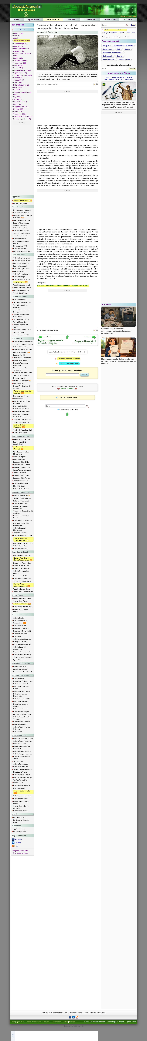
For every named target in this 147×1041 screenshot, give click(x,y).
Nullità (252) (17, 78)
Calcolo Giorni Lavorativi (22, 751)
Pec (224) (16, 90)
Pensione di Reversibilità (22, 631)
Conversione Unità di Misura (20, 802)
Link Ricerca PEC (19, 817)
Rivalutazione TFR (20, 246)
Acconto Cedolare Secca (22, 714)
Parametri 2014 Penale (21, 465)
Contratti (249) (18, 80)
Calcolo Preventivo (20, 546)
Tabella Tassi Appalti (20, 293)
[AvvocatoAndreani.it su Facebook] (70, 1017)
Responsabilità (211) (20, 107)
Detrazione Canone (20, 709)
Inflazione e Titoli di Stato (22, 251)
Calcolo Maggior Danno (21, 269)
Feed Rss (16, 36)
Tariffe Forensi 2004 (20, 481)
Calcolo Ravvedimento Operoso (21, 718)
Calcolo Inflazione (19, 249)
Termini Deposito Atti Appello (20, 326)
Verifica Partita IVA (20, 780)
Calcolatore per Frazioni (22, 796)
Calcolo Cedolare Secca (22, 654)
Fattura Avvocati (19, 459)
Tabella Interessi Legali (21, 285)
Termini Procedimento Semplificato (21, 316)
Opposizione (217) (20, 102)
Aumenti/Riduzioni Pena (22, 598)
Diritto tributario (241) (21, 85)
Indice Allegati (18, 399)
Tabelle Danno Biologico (22, 581)
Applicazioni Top (19, 829)
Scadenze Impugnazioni (22, 329)
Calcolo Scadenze (19, 300)
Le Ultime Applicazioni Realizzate (21, 821)
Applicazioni (33, 19)
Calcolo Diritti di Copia (21, 347)
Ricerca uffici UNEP (20, 406)
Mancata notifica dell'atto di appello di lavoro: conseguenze (84, 342)
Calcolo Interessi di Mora (22, 261)
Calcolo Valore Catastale (22, 639)
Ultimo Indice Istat (19, 238)
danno (127, 49)
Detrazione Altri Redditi (21, 699)
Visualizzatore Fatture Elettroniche (21, 453)
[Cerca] (87, 406)
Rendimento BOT (19, 666)
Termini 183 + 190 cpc (21, 319)
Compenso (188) (19, 114)
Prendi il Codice (67, 389)
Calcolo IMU (17, 636)
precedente (47, 337)
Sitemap (72, 1022)
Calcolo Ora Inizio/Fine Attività (21, 758)
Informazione (53, 19)
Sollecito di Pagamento (21, 375)
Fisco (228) (17, 87)
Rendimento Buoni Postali (22, 672)
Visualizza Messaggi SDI (22, 498)
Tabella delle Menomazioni (23, 592)
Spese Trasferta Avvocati (22, 470)
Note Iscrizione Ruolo (21, 409)
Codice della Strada (20, 433)
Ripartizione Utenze (20, 772)
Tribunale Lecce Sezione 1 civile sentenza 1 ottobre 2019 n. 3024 (62, 286)
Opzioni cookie (131, 1022)
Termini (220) (18, 99)
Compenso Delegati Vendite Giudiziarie (23, 512)
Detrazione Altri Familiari (22, 691)
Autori (15, 38)
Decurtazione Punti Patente (23, 738)
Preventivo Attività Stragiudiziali (19, 443)
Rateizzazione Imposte (21, 722)
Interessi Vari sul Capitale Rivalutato (22, 217)
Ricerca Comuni (19, 788)
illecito (119, 56)
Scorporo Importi (19, 457)
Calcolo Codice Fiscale (21, 775)
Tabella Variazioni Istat (21, 236)
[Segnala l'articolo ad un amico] (94, 84)
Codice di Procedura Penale (20, 610)
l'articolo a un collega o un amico (119, 33)
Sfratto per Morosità (20, 381)
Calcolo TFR (17, 732)
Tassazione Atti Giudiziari (22, 419)
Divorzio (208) (18, 109)
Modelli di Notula (19, 486)
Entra (133, 25)
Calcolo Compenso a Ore (22, 535)
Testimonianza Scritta (21, 422)
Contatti (128, 19)
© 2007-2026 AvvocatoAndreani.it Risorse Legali (100, 1022)
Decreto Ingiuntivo (20, 378)
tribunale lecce (108, 59)
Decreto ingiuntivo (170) (22, 119)
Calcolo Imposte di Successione (20, 622)
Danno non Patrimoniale (22, 563)
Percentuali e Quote (20, 767)
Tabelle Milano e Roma (21, 589)
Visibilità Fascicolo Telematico (20, 369)
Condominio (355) (19, 63)
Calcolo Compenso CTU (22, 503)
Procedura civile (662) (21, 49)
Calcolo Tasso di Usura (21, 279)
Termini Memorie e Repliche (20, 306)
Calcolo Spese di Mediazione (19, 529)
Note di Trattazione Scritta (22, 372)
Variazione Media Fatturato (23, 769)
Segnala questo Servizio (69, 397)
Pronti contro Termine (21, 669)
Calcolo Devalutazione (21, 228)
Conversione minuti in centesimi (21, 807)
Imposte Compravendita (22, 652)
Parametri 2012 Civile (21, 475)
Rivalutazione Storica (21, 230)
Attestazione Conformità (22, 358)
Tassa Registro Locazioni (22, 657)
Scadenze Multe (19, 332)
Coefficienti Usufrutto (20, 628)
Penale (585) (18, 58)
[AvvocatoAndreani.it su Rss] (77, 1017)
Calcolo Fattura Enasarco (22, 520)
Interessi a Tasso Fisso (21, 263)
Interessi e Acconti (20, 266)
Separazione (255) (20, 73)
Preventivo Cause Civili (21, 439)
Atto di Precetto (18, 383)
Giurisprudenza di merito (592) (22, 55)
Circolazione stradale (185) (23, 116)
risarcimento (107, 49)
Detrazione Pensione (20, 701)
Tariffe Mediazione (20, 533)
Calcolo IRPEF (18, 678)
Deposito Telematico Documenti (20, 364)
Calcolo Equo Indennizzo (22, 578)
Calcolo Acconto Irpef (21, 711)
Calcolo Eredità (18, 618)
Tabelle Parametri (19, 473)
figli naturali (107, 56)
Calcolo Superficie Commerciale (19, 648)
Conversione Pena (20, 601)
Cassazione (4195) (20, 44)
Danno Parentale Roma (21, 566)
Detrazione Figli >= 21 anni (23, 681)
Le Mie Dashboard (20, 203)
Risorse (71, 19)
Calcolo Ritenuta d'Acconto (23, 543)
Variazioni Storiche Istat (21, 233)
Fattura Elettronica (20, 495)
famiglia (106, 46)
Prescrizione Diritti (19, 744)
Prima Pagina (18, 33)
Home (16, 19)
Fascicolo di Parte (20, 352)
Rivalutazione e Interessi (22, 210)
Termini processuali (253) (22, 75)
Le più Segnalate (19, 831)
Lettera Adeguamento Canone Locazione (21, 224)
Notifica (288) (18, 65)
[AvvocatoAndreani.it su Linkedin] (73, 1017)
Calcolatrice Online (20, 548)
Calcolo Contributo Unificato (23, 341)
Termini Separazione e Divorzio (21, 311)
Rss (16, 846)
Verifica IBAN (18, 783)
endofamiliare (124, 59)
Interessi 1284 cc (19, 271)
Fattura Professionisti (21, 501)
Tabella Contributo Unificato (23, 344)
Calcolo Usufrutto (19, 626)
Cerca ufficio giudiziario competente (21, 402)
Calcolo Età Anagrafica (21, 785)
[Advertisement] (22, 159)
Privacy (121, 1022)
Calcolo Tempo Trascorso (22, 754)
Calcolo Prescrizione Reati (22, 607)
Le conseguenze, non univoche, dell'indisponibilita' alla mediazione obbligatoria (51, 342)
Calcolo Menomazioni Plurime (21, 572)
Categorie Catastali (20, 642)
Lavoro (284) (18, 68)
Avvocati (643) (18, 51)
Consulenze (90, 19)
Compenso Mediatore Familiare (21, 517)
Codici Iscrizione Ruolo (21, 411)
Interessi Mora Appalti (21, 290)
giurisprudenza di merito (123, 46)
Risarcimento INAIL (20, 576)
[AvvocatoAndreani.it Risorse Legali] (27, 8)
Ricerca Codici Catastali (22, 644)
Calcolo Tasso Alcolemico (22, 741)
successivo (88, 337)
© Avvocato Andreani (20, 853)
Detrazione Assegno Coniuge (20, 705)
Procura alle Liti (19, 355)
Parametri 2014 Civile (21, 462)
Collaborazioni (109, 19)
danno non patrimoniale (112, 53)
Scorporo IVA (18, 761)
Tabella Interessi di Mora (22, 288)
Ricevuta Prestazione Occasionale (21, 524)
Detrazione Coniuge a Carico (21, 687)
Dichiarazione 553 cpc (21, 396)
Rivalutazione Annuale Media (21, 242)
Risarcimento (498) (20, 60)
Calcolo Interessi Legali (21, 258)
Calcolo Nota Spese (20, 483)
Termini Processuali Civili (22, 302)
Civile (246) (17, 82)
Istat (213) (17, 104)
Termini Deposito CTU (21, 335)
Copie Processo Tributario (22, 349)
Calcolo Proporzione (20, 798)
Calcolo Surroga (19, 277)
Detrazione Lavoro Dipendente (20, 695)
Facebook (18, 839)
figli (118, 49)
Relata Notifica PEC (20, 360)
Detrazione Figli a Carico (22, 684)
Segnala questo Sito (20, 851)
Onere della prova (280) (22, 70)
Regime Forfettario (20, 724)
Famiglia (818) (18, 46)
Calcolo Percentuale (20, 764)
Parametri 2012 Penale (21, 478)
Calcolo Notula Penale (21, 489)
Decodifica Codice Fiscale (22, 777)
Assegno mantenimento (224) (22, 93)
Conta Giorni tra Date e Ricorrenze (21, 747)
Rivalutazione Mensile (21, 213)
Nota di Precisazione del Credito (22, 387)
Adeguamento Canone (21, 220)
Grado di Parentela (20, 634)
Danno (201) (18, 111)
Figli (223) (17, 97)
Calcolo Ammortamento (21, 274)
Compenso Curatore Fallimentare (20, 507)
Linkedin (18, 843)
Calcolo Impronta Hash (21, 414)
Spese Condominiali (20, 660)
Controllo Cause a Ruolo (22, 417)
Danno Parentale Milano (22, 568)
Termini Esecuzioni (20, 322)
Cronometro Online (20, 811)
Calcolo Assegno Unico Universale (21, 728)
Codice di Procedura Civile (23, 430)
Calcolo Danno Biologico (22, 555)
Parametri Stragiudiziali (21, 467)
